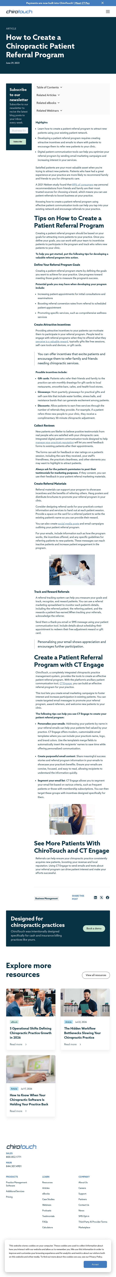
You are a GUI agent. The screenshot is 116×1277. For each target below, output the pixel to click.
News (81, 1210)
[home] (19, 11)
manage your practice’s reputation (55, 442)
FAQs (45, 1221)
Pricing (9, 1197)
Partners (83, 1199)
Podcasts (46, 1210)
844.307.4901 (14, 1166)
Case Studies (48, 1199)
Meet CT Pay (82, 3)
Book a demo (94, 928)
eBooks (46, 1193)
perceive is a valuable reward (52, 341)
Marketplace (84, 1227)
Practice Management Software (16, 1184)
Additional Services (15, 1191)
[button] (107, 11)
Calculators (47, 1227)
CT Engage (66, 683)
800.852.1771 (13, 1156)
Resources (47, 1182)
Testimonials (48, 1216)
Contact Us (84, 1205)
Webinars (46, 1205)
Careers (82, 1188)
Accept (95, 1264)
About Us (83, 1182)
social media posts (68, 523)
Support (82, 1193)
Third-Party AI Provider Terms (93, 1221)
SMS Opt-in (84, 1216)
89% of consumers (82, 184)
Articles (46, 1188)
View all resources (96, 975)
